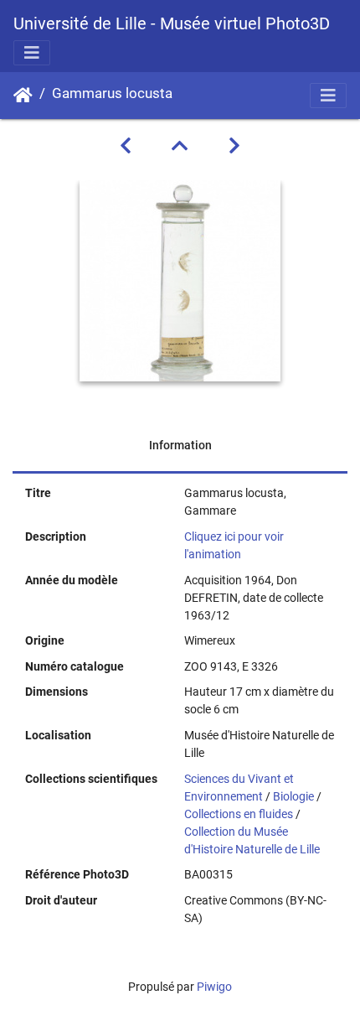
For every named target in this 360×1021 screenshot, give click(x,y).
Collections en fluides (238, 814)
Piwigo (214, 986)
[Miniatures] (180, 146)
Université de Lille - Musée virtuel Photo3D (171, 23)
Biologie (293, 796)
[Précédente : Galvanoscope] (126, 146)
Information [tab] (180, 445)
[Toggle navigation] (31, 52)
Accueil (23, 95)
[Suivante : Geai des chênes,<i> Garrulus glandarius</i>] (234, 146)
